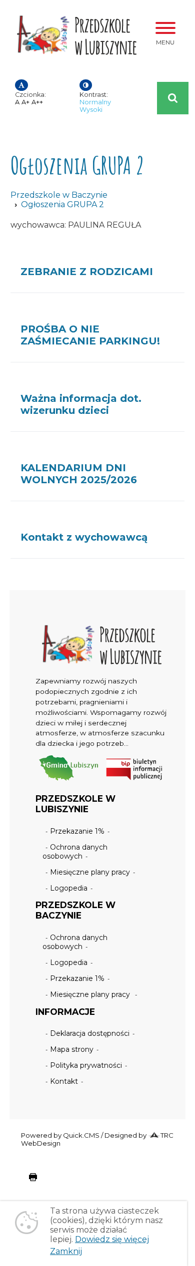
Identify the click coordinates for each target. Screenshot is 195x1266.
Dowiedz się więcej (112, 1239)
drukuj (25, 1182)
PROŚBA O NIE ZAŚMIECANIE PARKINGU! (90, 335)
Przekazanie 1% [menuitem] (77, 831)
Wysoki (91, 109)
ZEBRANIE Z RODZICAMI (86, 272)
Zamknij (66, 1251)
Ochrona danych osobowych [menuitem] (75, 852)
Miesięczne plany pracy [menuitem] (90, 872)
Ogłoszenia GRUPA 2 (62, 204)
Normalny (95, 102)
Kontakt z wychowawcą (84, 537)
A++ (37, 102)
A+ (26, 102)
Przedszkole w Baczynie (59, 195)
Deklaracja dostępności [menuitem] (90, 1033)
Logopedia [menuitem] (69, 888)
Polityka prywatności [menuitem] (86, 1065)
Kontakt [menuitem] (64, 1081)
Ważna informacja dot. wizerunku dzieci (81, 404)
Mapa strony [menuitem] (72, 1049)
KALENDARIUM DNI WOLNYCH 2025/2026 (78, 474)
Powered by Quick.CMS (60, 1135)
